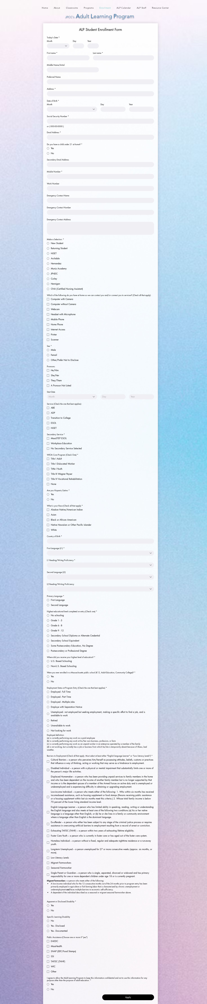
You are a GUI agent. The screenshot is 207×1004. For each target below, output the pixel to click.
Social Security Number (58, 116)
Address (51, 89)
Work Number (53, 183)
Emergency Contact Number (59, 207)
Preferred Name (54, 77)
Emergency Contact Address (59, 219)
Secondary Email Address (58, 159)
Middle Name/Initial (55, 65)
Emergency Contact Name (58, 195)
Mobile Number (54, 171)
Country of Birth (54, 536)
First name (52, 53)
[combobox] (58, 45)
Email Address (54, 132)
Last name (98, 53)
